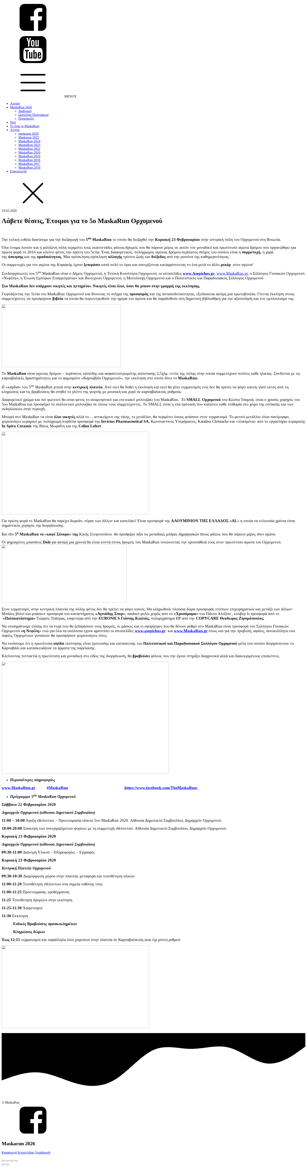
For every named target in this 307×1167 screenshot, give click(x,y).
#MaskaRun (57, 788)
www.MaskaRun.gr (232, 273)
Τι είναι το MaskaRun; (25, 126)
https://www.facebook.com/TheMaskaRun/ (161, 788)
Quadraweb (42, 1152)
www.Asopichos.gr (198, 273)
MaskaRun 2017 (29, 164)
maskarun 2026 (28, 133)
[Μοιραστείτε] (7, 1160)
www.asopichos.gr (150, 631)
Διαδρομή (25, 111)
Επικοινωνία (18, 171)
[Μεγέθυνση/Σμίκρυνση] (16, 1160)
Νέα (13, 122)
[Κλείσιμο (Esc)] (3, 1160)
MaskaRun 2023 (29, 145)
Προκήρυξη (26, 118)
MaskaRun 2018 (29, 160)
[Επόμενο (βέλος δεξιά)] (7, 1164)
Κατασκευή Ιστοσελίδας (18, 1152)
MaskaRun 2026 (21, 107)
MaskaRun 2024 (29, 141)
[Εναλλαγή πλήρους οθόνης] (11, 1160)
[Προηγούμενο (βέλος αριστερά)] (3, 1164)
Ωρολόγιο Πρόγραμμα (33, 115)
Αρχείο (15, 130)
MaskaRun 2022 (29, 148)
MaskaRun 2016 (29, 167)
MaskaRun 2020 (29, 152)
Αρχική (15, 103)
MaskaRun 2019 (29, 156)
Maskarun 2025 (28, 137)
